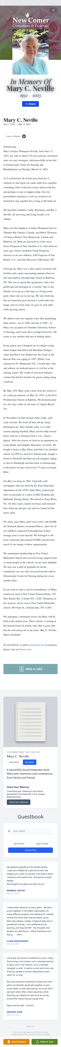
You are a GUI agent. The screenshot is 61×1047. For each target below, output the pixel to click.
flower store (26, 649)
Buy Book (29, 762)
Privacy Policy (22, 1034)
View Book (14, 762)
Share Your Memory (18, 802)
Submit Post (30, 850)
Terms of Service (38, 1034)
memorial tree (37, 644)
